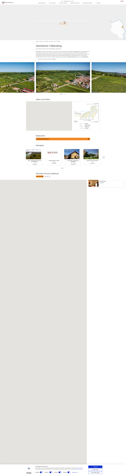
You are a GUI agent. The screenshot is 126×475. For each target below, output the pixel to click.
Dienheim (76, 51)
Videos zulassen (63, 23)
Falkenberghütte (85, 56)
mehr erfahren (34, 157)
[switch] (51, 472)
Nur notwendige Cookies (95, 472)
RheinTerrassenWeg (72, 56)
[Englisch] (121, 1)
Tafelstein (54, 59)
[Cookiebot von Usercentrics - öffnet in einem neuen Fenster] (29, 473)
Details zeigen (74, 472)
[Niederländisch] (123, 1)
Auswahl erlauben (95, 469)
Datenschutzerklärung (79, 469)
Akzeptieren (95, 466)
